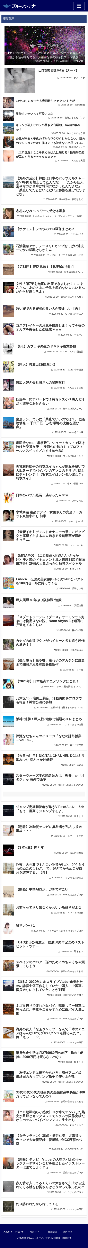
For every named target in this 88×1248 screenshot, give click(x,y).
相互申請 (67, 1232)
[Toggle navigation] (79, 6)
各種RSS (52, 1232)
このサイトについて (13, 1232)
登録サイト (35, 1232)
